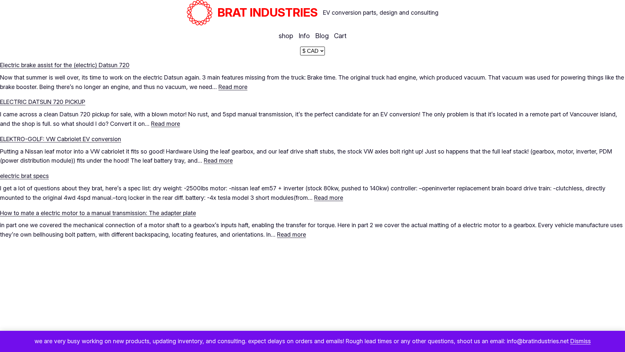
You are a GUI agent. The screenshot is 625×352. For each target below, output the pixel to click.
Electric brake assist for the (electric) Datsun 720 (65, 65)
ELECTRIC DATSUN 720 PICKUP (42, 101)
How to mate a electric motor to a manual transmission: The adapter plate (98, 213)
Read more (232, 86)
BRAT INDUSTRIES (267, 12)
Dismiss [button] (580, 341)
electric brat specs (24, 175)
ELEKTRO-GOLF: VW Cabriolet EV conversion (60, 139)
